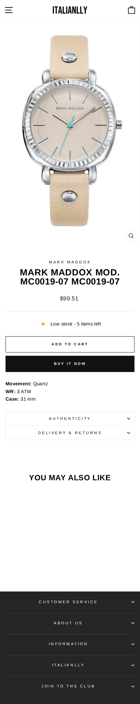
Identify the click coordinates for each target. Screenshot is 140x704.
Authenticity (70, 418)
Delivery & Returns (70, 433)
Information (68, 644)
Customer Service (68, 602)
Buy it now (70, 363)
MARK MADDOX (70, 262)
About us (68, 623)
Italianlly (68, 665)
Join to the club (68, 686)
